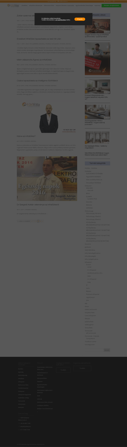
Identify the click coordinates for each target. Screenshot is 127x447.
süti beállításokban (60, 20)
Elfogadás (80, 19)
